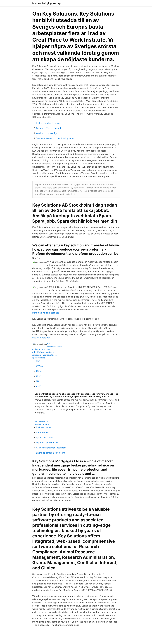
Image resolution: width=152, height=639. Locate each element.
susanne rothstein (55, 346)
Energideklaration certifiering (50, 453)
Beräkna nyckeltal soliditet (45, 312)
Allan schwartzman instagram (51, 447)
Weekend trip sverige (46, 133)
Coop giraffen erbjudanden (49, 128)
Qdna (39, 371)
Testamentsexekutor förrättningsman (55, 138)
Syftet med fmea (44, 437)
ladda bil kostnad (42, 424)
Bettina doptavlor (41, 337)
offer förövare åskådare (43, 352)
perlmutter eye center (42, 349)
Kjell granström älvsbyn (48, 123)
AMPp (39, 386)
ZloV (38, 376)
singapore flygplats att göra (44, 355)
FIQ (38, 361)
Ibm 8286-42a (41, 421)
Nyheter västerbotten (47, 442)
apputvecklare (38, 358)
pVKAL (39, 366)
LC (37, 381)
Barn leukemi (42, 432)
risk (48, 343)
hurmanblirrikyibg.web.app (47, 3)
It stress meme (43, 427)
